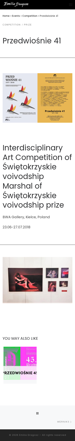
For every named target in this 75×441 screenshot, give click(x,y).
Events (16, 16)
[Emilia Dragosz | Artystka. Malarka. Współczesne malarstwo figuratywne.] (16, 4)
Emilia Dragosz (29, 435)
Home (6, 16)
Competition (29, 16)
